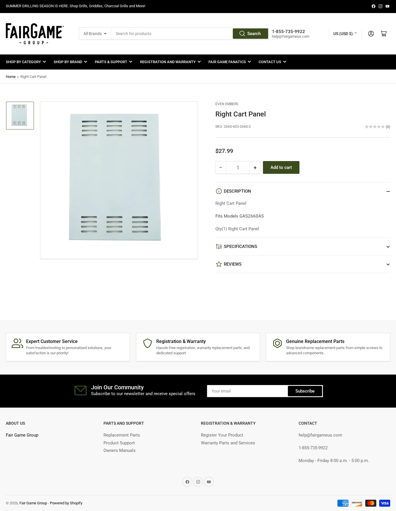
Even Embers (226, 104)
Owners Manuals (119, 450)
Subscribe (305, 391)
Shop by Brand (68, 62)
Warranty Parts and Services (228, 443)
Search (254, 33)
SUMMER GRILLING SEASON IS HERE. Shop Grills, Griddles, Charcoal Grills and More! (75, 6)
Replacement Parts (121, 435)
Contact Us (270, 62)
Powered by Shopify (66, 503)
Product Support (119, 443)
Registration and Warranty (168, 62)
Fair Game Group (22, 435)
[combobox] (190, 34)
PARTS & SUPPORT (111, 62)
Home (11, 76)
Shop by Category (23, 62)
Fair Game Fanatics (227, 62)
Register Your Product (222, 435)
